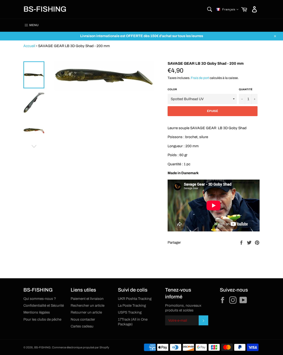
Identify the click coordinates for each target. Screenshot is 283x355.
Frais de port (200, 78)
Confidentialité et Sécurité (43, 306)
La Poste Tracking (132, 306)
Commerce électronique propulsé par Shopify (80, 347)
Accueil (29, 46)
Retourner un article (86, 312)
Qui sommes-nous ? (39, 299)
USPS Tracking (130, 312)
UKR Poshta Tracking (134, 299)
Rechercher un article (87, 306)
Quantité (245, 89)
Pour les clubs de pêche (42, 319)
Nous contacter (83, 319)
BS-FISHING (45, 9)
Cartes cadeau (82, 326)
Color (172, 89)
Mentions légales (36, 312)
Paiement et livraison (87, 299)
